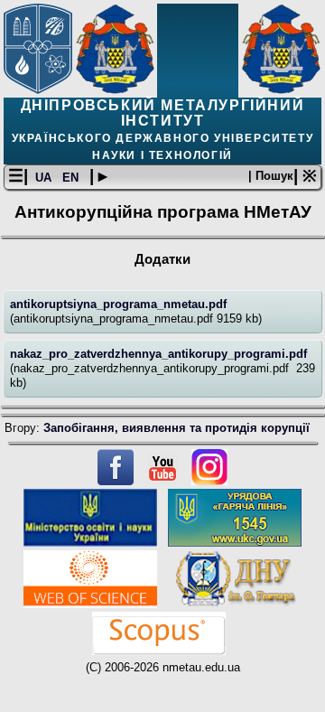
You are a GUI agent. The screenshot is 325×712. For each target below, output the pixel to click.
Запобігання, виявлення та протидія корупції (176, 428)
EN (72, 177)
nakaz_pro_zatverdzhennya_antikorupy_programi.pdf (158, 354)
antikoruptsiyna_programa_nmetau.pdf (118, 304)
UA (45, 177)
